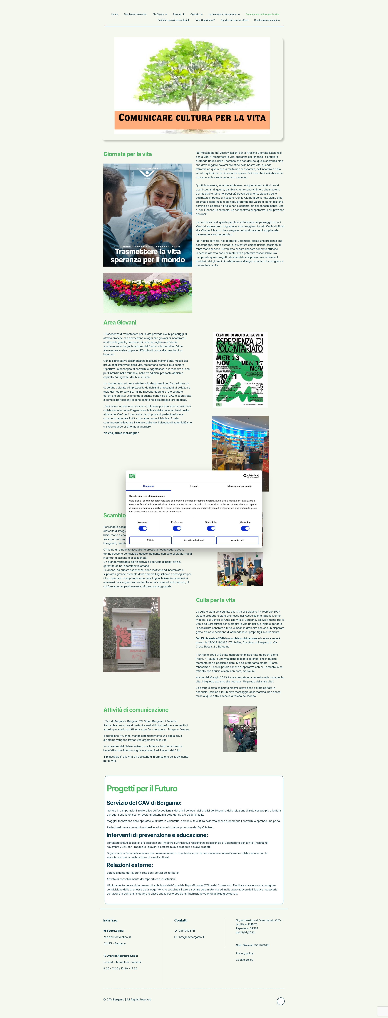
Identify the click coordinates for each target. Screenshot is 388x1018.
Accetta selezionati (194, 540)
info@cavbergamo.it (191, 937)
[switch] (177, 528)
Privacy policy (245, 953)
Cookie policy (244, 959)
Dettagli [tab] (194, 486)
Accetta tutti (237, 540)
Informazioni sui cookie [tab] (239, 486)
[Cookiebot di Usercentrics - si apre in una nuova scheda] (245, 476)
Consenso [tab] (148, 486)
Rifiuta (150, 540)
